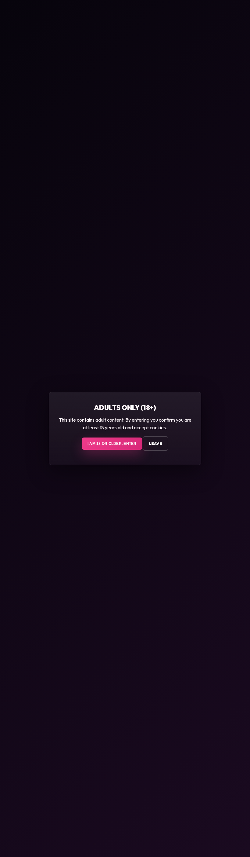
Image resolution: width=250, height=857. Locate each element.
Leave (155, 443)
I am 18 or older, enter (112, 443)
